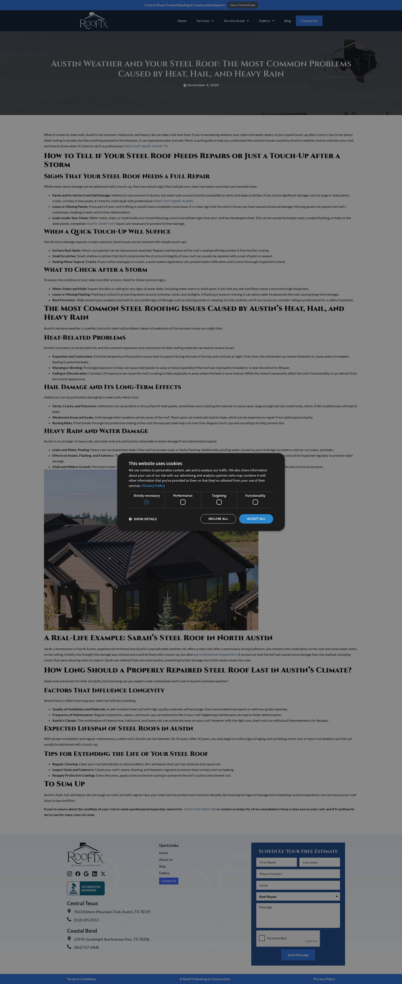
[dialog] (201, 492)
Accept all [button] (256, 519)
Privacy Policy (153, 486)
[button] (143, 519)
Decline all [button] (218, 519)
